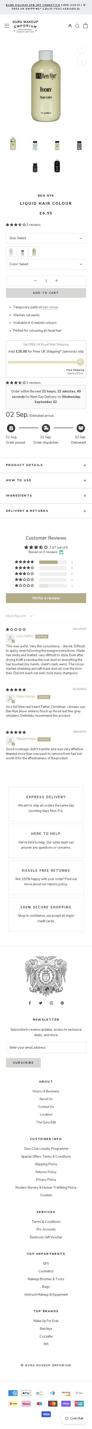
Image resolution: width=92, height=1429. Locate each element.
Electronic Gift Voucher (46, 1237)
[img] (16, 629)
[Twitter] (40, 1003)
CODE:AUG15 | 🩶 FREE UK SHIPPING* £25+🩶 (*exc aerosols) (46, 7)
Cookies (46, 1195)
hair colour (50, 307)
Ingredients (19, 495)
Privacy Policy (46, 1180)
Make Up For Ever (46, 1321)
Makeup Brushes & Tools (46, 1279)
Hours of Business (46, 1091)
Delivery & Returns (27, 511)
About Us (46, 1099)
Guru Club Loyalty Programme (46, 1149)
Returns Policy (46, 1172)
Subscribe (23, 1063)
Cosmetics (46, 1271)
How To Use (18, 480)
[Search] (77, 26)
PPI (46, 1344)
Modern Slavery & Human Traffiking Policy (46, 1187)
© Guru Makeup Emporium (46, 1365)
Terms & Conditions (46, 1222)
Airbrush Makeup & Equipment (46, 1294)
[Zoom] (81, 49)
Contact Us (46, 1107)
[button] (16, 225)
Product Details (24, 465)
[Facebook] (29, 1003)
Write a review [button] (46, 598)
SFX (46, 1263)
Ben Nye (46, 196)
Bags (46, 1287)
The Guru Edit (46, 1122)
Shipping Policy (46, 1164)
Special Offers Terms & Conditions (46, 1156)
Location (46, 1114)
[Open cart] (85, 25)
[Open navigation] (6, 26)
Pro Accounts (46, 1229)
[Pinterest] (62, 1003)
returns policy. (57, 884)
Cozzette (46, 1336)
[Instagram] (51, 1003)
